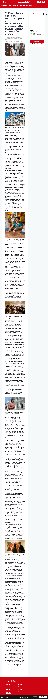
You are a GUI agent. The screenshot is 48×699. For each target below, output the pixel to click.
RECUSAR (35, 696)
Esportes (21, 5)
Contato (8, 689)
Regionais (10, 5)
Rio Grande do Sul (34, 688)
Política (27, 5)
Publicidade (8, 687)
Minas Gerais (27, 688)
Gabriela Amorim (19, 41)
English (34, 2)
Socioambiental (20, 689)
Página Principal (5, 5)
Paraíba (26, 690)
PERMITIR (43, 696)
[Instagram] (5, 2)
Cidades (24, 5)
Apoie (2, 5)
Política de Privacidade (8, 693)
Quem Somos (30, 5)
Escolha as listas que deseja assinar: (36, 29)
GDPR (7, 697)
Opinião (18, 5)
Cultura (15, 5)
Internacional (20, 684)
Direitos (19, 686)
